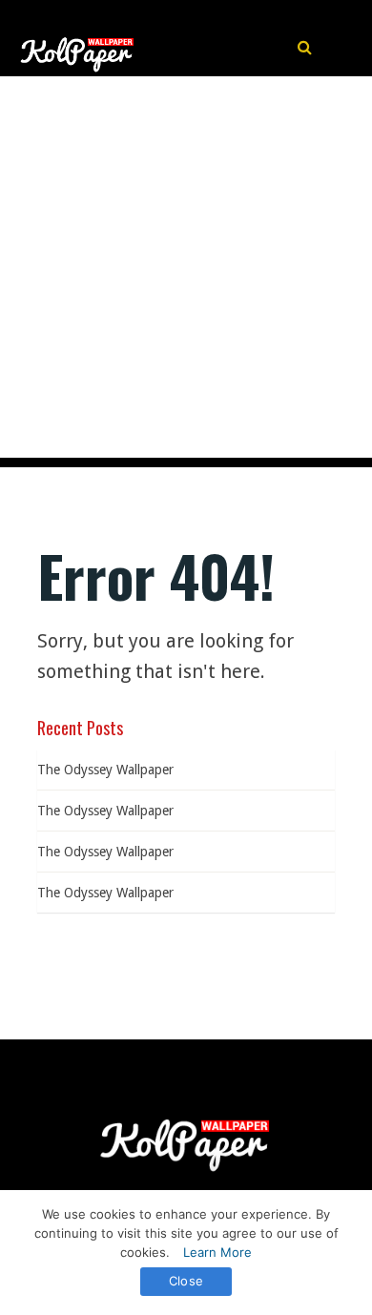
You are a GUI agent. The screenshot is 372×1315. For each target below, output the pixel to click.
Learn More (217, 1252)
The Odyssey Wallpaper (105, 769)
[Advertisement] (186, 272)
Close (186, 1280)
